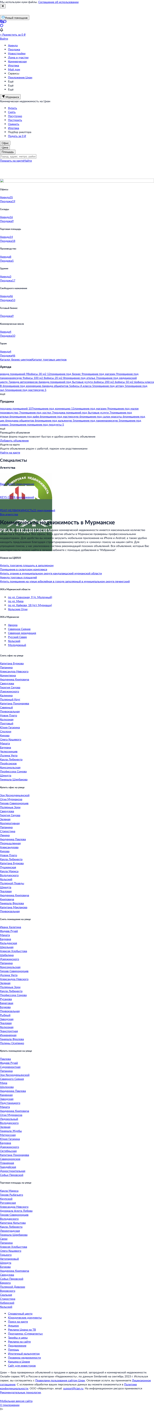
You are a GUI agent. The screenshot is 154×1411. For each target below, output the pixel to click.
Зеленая (5, 819)
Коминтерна (8, 675)
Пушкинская (8, 867)
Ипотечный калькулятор (24, 1353)
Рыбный (5, 1015)
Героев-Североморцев (14, 803)
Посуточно (15, 116)
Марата (5, 743)
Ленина (5, 835)
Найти (28, 160)
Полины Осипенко (12, 1043)
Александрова (9, 847)
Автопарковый (9, 1259)
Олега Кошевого (10, 739)
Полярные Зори (10, 807)
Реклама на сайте (19, 1341)
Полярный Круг (10, 699)
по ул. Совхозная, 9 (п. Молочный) (30, 597)
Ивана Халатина (10, 927)
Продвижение (17, 1345)
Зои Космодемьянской (14, 795)
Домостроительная (12, 1171)
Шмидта (5, 775)
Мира (3, 1083)
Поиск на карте (18, 1321)
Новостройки (16, 53)
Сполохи (5, 731)
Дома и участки (18, 57)
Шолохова (7, 1087)
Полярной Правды (12, 883)
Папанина (6, 667)
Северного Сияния (12, 1079)
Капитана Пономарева (14, 703)
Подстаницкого (10, 1103)
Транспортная (9, 1031)
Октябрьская (8, 1151)
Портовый (6, 723)
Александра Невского (14, 671)
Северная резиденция (22, 633)
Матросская (8, 1135)
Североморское (10, 1159)
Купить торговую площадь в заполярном (27, 565)
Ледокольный (9, 1119)
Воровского (7, 1291)
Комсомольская (10, 767)
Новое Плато (8, 715)
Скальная (6, 1295)
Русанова (6, 999)
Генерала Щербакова (13, 779)
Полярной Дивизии (12, 1287)
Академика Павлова (13, 839)
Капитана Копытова (13, 1223)
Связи (3, 1239)
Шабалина (7, 955)
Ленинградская (10, 1231)
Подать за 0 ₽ (17, 136)
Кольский (14, 641)
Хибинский (7, 1303)
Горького (6, 1255)
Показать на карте (12, 160)
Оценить (13, 124)
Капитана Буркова (12, 663)
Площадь (8, 152)
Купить (12, 108)
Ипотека (13, 65)
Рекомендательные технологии (20, 1392)
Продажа (14, 49)
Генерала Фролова (12, 903)
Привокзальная (10, 711)
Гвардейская (8, 1167)
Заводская (6, 1019)
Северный (6, 707)
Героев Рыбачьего (11, 1195)
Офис (5, 143)
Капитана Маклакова (13, 907)
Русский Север (17, 637)
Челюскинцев (8, 751)
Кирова (4, 735)
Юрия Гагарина (10, 727)
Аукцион (13, 1325)
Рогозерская (8, 1203)
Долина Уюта (8, 755)
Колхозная (6, 719)
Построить (15, 120)
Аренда (13, 45)
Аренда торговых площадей (18, 577)
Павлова (5, 1059)
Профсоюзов (8, 763)
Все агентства (9, 514)
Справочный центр (20, 1313)
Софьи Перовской (11, 1175)
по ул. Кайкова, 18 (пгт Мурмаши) (30, 605)
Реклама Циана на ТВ (22, 1329)
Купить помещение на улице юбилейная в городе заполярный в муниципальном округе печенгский (65, 581)
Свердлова (7, 683)
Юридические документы (25, 1317)
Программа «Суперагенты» (25, 1333)
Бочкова (5, 1007)
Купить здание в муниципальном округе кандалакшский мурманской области (51, 573)
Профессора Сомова (13, 771)
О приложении (9, 1405)
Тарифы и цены (18, 1337)
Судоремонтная (10, 1067)
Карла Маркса (9, 871)
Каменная (6, 1095)
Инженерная (8, 1035)
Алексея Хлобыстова (13, 951)
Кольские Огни (17, 609)
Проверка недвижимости (24, 1357)
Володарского (9, 875)
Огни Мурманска (11, 799)
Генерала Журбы (11, 1131)
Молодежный (17, 645)
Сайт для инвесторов (22, 1365)
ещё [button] (2, 394)
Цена (5, 147)
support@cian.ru (73, 1388)
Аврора (12, 625)
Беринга (5, 1283)
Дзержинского (9, 691)
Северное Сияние (19, 629)
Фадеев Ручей (9, 931)
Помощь (13, 1349)
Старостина (7, 831)
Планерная (7, 1163)
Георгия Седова (10, 687)
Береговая (6, 1003)
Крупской (6, 1199)
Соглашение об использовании (58, 2)
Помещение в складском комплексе (23, 569)
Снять (12, 112)
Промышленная (10, 843)
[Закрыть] (3, 6)
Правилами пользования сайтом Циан (60, 1380)
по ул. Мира (15, 601)
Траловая (6, 891)
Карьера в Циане (19, 1361)
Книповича (7, 899)
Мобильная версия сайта (16, 1401)
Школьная (6, 947)
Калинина (6, 695)
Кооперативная (10, 823)
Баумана (5, 747)
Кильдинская (8, 943)
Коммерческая (17, 61)
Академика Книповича (14, 679)
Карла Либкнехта (11, 759)
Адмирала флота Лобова (16, 1211)
